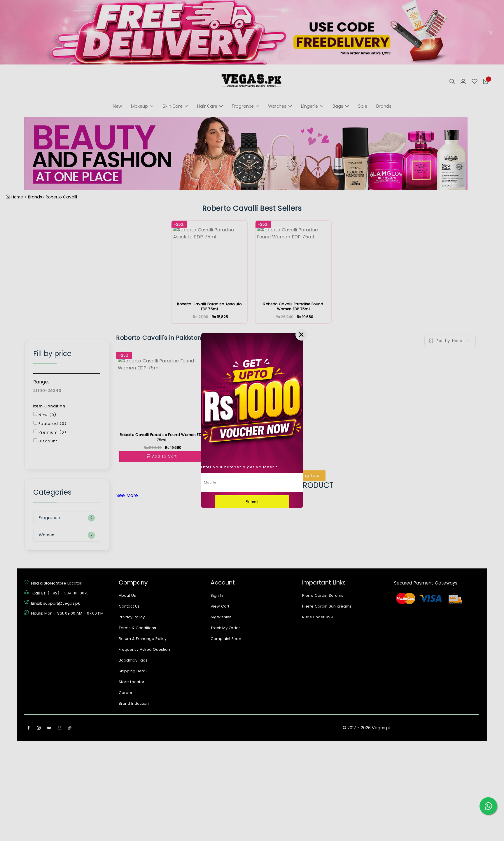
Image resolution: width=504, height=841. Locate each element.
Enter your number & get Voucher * (239, 467)
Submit (252, 501)
